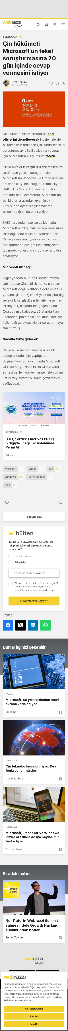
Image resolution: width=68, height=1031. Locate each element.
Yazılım (9, 694)
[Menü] (63, 25)
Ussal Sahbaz (14, 778)
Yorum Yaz (34, 517)
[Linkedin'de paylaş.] (34, 625)
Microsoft (10, 468)
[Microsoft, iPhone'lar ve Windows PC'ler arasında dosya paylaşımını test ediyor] (34, 804)
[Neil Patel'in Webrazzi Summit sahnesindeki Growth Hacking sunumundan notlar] (34, 897)
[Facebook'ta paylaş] (9, 625)
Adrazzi (10, 455)
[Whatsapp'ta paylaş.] (46, 625)
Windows (10, 476)
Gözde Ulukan (14, 849)
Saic (7, 484)
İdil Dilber (12, 711)
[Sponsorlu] (34, 409)
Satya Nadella (36, 476)
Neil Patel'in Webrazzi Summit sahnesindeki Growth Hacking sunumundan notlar (32, 925)
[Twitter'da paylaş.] (21, 625)
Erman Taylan (14, 937)
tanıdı (50, 156)
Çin (51, 468)
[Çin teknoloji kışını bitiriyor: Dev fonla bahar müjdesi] (34, 737)
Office (32, 468)
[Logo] (12, 24)
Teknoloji (10, 36)
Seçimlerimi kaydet (34, 601)
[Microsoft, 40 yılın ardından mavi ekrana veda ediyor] (34, 671)
